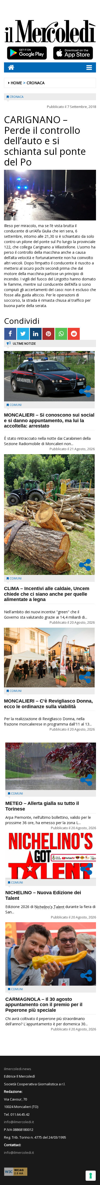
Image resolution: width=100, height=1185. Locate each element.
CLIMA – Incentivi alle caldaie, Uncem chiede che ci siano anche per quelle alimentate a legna (46, 594)
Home (16, 82)
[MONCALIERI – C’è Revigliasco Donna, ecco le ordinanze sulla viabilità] (49, 657)
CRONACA (36, 82)
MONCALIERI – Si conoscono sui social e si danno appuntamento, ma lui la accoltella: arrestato (49, 420)
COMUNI (16, 405)
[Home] (9, 67)
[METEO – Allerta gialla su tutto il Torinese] (50, 766)
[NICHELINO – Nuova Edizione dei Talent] (50, 856)
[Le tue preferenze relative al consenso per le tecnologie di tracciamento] (91, 1176)
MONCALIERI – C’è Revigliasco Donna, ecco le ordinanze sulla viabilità (48, 703)
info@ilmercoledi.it (19, 1152)
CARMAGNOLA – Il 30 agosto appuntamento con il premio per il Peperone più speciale (43, 1005)
